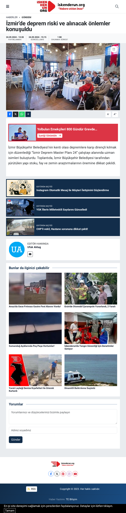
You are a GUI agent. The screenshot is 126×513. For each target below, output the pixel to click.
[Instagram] (69, 473)
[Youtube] (75, 473)
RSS (33, 488)
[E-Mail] (30, 254)
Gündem (26, 17)
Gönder (15, 439)
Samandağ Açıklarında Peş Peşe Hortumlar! (31, 346)
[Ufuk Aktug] (17, 249)
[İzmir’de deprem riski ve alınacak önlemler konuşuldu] (63, 76)
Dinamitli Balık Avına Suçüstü (79, 388)
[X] (57, 473)
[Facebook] (51, 473)
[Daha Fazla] (28, 114)
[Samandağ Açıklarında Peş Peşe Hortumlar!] (35, 327)
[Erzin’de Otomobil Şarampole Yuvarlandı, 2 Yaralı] (90, 288)
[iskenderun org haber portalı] (61, 6)
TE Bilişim (71, 499)
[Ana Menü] (7, 6)
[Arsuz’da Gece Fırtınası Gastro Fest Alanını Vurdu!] (35, 288)
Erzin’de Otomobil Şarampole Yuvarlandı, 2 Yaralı (90, 306)
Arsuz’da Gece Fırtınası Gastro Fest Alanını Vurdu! (35, 306)
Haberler (12, 17)
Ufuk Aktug (34, 247)
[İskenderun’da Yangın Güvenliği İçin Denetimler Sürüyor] (90, 327)
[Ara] (117, 6)
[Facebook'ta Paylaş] (9, 114)
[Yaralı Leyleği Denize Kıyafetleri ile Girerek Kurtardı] (35, 370)
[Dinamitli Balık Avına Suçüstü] (90, 370)
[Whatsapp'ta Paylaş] (22, 114)
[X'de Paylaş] (15, 114)
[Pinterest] (63, 473)
